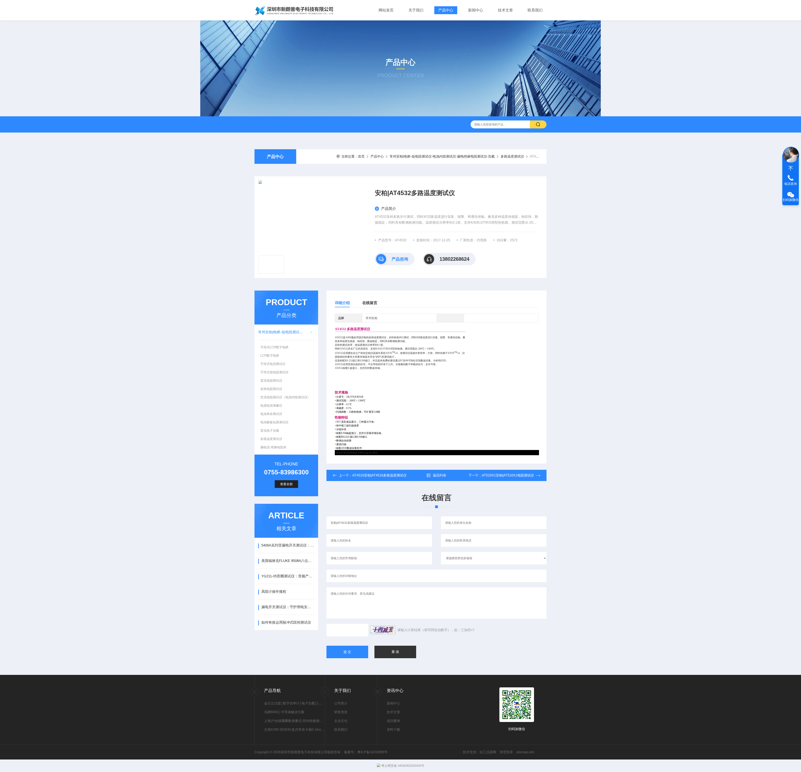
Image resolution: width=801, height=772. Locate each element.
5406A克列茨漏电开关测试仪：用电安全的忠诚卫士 (287, 545)
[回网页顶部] (790, 168)
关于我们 (415, 10)
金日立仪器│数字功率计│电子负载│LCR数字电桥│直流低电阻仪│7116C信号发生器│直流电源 (294, 703)
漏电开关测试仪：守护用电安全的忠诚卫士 (287, 607)
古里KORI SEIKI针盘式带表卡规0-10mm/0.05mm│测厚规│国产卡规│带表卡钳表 (294, 729)
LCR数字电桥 (269, 355)
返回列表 (439, 475)
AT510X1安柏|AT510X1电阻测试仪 (508, 475)
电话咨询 (790, 183)
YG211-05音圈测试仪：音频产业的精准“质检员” (287, 576)
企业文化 (341, 721)
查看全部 (286, 484)
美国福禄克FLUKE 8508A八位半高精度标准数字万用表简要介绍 (287, 561)
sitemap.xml (525, 752)
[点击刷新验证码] (382, 630)
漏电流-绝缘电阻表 (273, 447)
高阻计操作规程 (273, 592)
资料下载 (393, 729)
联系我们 (535, 10)
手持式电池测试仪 (272, 364)
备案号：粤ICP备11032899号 (366, 752)
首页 (361, 156)
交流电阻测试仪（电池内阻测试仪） (285, 397)
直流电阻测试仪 (271, 380)
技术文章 (505, 10)
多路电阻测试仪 (271, 389)
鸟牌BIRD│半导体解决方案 (284, 712)
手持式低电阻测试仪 (274, 372)
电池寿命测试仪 (271, 414)
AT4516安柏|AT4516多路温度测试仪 (379, 475)
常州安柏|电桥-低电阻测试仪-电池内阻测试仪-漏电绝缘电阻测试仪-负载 (442, 156)
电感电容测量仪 (271, 405)
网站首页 (386, 10)
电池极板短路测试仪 (274, 422)
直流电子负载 (269, 430)
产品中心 (445, 10)
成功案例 (393, 721)
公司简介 (341, 703)
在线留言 (369, 303)
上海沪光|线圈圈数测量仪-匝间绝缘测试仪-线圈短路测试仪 (294, 721)
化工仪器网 (488, 752)
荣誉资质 (341, 712)
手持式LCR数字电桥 (274, 347)
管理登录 (506, 752)
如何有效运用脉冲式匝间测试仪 (286, 622)
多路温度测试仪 (512, 156)
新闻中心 (475, 10)
